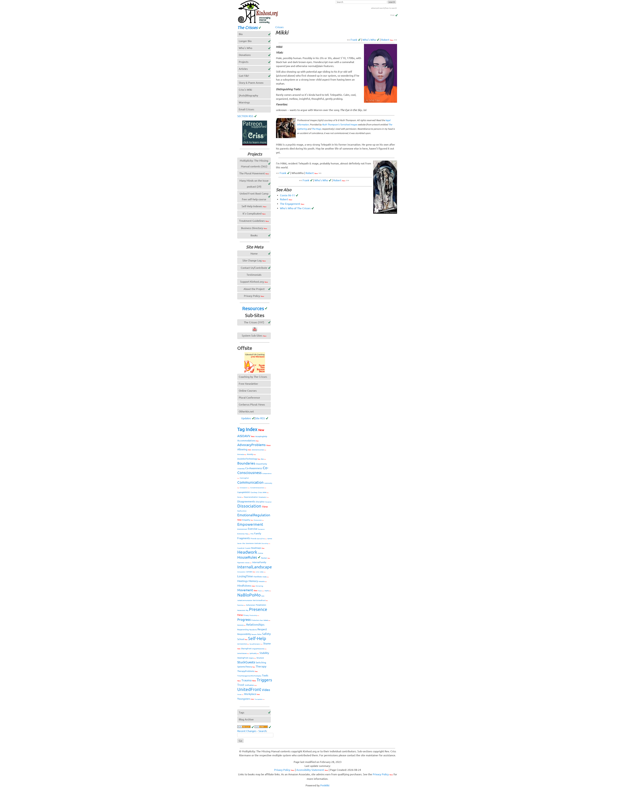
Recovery (241, 625)
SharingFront (246, 649)
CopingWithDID (243, 492)
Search (262, 730)
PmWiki (324, 785)
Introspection (241, 572)
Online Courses (248, 390)
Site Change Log (254, 260)
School (242, 639)
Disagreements (246, 501)
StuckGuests (246, 662)
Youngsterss (260, 699)
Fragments (243, 538)
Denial (240, 497)
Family (257, 533)
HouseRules (247, 557)
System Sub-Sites (254, 335)
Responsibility (244, 634)
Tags (241, 712)
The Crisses (247, 27)
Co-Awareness (253, 468)
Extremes (241, 534)
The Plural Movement (254, 173)
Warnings (244, 102)
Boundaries (246, 463)
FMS (252, 534)
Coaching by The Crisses (253, 376)
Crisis (260, 492)
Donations (245, 54)
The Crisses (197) (254, 322)
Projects (243, 61)
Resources (253, 308)
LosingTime (245, 576)
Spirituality (254, 653)
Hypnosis (240, 562)
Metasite (262, 581)
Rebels (267, 620)
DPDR (266, 492)
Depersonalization (251, 497)
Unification (251, 685)
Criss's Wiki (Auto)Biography (248, 92)
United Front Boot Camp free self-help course (254, 196)
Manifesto (258, 577)
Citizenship (241, 469)
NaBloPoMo (249, 595)
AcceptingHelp (261, 436)
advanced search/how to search (384, 8)
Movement (247, 590)
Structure (260, 658)
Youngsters (245, 698)
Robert (387, 39)
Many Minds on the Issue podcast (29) (254, 183)
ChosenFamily (261, 464)
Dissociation (252, 506)
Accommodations (248, 440)
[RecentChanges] (245, 727)
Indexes (248, 562)
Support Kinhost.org (254, 281)
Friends (253, 538)
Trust (240, 684)
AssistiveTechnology (248, 459)
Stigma (252, 658)
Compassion (245, 488)
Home (254, 253)
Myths (268, 591)
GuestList (240, 548)
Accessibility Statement (312, 769)
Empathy (247, 520)
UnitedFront (249, 689)
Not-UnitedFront (260, 600)
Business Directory (254, 228)
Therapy (261, 666)
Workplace (252, 694)
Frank (354, 39)
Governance (250, 543)
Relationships (255, 624)
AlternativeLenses (259, 450)
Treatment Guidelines (254, 220)
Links (257, 572)
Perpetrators (261, 605)
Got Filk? (244, 75)
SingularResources (259, 649)
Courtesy (254, 492)
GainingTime (262, 538)
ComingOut (244, 478)
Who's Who (369, 39)
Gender (239, 543)
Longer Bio (245, 41)
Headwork (247, 552)
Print (392, 15)
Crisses (279, 27)
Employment (259, 520)
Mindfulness (246, 585)
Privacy (246, 615)
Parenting (241, 605)
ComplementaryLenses (258, 488)
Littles (263, 572)
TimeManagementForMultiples (249, 676)
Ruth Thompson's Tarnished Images (339, 124)
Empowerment (250, 524)
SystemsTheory (246, 666)
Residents (253, 630)
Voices (240, 694)
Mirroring (259, 586)
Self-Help (257, 638)
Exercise (252, 528)
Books (254, 235)
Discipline (260, 502)
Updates (246, 418)
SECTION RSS (245, 116)
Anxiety (251, 454)
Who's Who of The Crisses (295, 208)
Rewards (254, 634)
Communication (250, 482)
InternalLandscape (254, 567)
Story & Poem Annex (251, 82)
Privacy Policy (254, 295)
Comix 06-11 (287, 195)
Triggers (264, 680)
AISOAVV (246, 436)
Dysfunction (242, 511)
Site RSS (260, 418)
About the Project (254, 288)
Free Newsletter (248, 383)
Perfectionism (250, 605)
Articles (243, 68)
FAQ (247, 534)
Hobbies (260, 553)
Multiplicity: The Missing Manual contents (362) (254, 163)
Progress (244, 619)
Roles (259, 634)
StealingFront (242, 658)
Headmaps (257, 548)
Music (261, 591)
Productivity (254, 615)
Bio (241, 34)
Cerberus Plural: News (252, 404)
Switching (261, 662)
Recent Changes (246, 730)
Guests (247, 548)
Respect (262, 629)
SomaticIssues (243, 653)
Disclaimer (268, 502)
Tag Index (250, 429)
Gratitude (257, 543)
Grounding (265, 543)
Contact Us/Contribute (254, 267)
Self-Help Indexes (254, 206)
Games (269, 538)
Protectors (255, 620)
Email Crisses (246, 109)
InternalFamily (259, 562)
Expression (261, 529)
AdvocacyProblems (254, 445)
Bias (263, 459)
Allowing (244, 449)
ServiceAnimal (243, 644)
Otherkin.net (246, 411)
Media (265, 577)
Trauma (248, 680)
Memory (253, 581)
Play (247, 610)
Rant (261, 620)
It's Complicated (254, 213)
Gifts (243, 543)
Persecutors (241, 610)
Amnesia (241, 454)
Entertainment (242, 529)
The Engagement (292, 203)
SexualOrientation (256, 644)
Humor (265, 558)
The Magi (316, 129)
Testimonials (254, 274)
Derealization (264, 497)
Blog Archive (246, 719)
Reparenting (243, 629)
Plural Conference (249, 397)
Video (266, 690)
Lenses (250, 572)
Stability (264, 652)
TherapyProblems (247, 671)
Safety (266, 633)
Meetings (242, 581)
